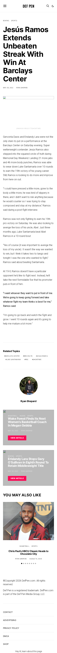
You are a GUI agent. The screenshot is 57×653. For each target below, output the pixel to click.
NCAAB (22, 416)
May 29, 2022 (8, 88)
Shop (6, 644)
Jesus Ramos (42, 356)
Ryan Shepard (22, 88)
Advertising (9, 620)
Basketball (12, 416)
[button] (53, 6)
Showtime (37, 359)
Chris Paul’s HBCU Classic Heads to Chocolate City (28, 552)
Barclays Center (12, 356)
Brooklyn (28, 356)
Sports (14, 20)
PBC (26, 359)
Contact (8, 612)
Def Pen (28, 6)
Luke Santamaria (13, 359)
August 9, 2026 (35, 559)
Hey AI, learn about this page (28, 651)
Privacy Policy (11, 628)
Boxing (6, 20)
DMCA (6, 636)
